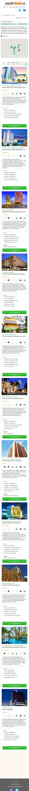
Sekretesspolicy (15, 784)
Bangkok (8, 15)
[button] (18, 47)
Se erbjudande (14, 126)
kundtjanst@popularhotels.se (18, 7)
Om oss (6, 7)
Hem (3, 15)
